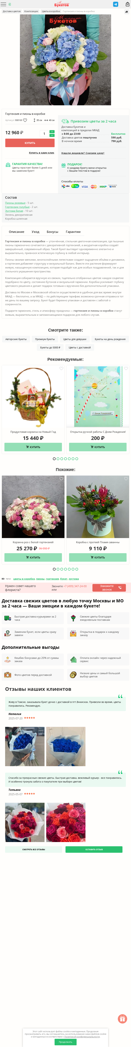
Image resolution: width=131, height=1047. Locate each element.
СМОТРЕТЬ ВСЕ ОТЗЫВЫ (33, 849)
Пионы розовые (15, 202)
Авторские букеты (16, 339)
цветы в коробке (24, 578)
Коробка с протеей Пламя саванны (98, 542)
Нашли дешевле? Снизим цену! (82, 153)
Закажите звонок (107, 587)
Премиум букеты (45, 339)
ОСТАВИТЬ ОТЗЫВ (94, 849)
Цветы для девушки (74, 339)
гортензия (52, 578)
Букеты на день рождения (110, 339)
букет (63, 578)
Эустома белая (14, 210)
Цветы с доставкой (80, 347)
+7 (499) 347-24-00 (75, 586)
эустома (74, 578)
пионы (40, 578)
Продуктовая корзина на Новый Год (33, 431)
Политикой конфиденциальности (82, 1036)
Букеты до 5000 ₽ (50, 347)
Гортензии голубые (17, 207)
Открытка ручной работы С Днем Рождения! (98, 431)
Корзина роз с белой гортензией (33, 542)
